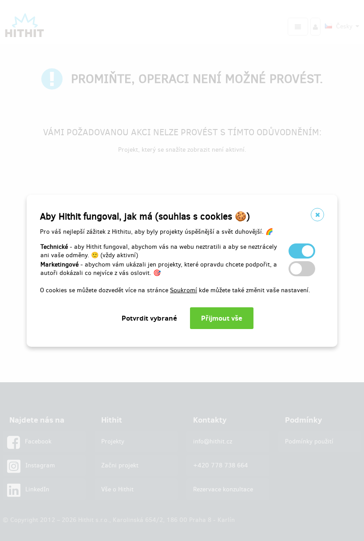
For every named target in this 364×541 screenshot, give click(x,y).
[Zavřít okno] (317, 214)
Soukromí (183, 290)
